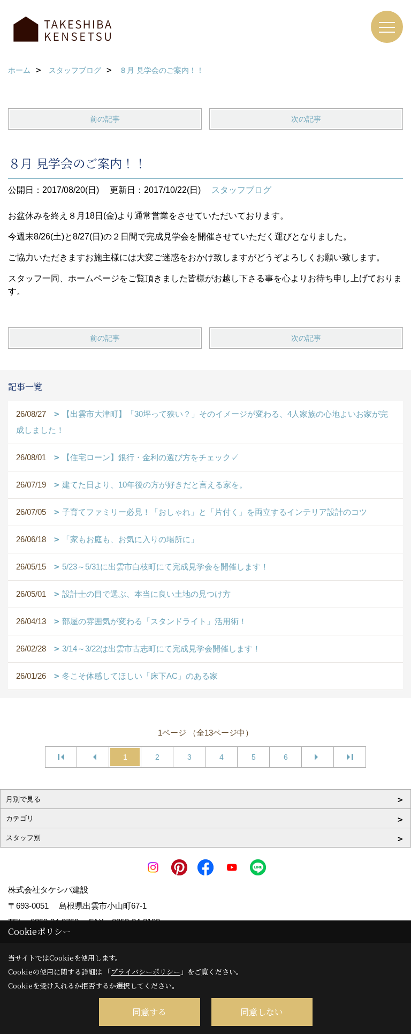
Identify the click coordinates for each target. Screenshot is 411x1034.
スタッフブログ (241, 189)
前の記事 (105, 119)
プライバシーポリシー (145, 971)
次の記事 (306, 119)
